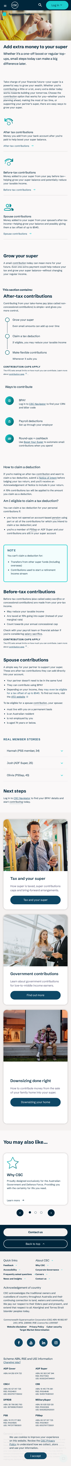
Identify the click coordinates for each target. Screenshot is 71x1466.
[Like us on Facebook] (18, 1342)
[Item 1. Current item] (30, 1212)
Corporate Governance (47, 1269)
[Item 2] (35, 1212)
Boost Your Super (33, 442)
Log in (58, 6)
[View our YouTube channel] (31, 1342)
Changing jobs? (12, 1362)
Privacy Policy (36, 1326)
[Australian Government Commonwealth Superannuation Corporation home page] (14, 5)
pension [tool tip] (56, 517)
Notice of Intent (48, 477)
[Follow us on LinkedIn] (43, 1342)
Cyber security (54, 1326)
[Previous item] (20, 1212)
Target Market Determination (34, 1330)
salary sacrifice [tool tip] (33, 633)
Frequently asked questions (17, 1274)
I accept (35, 1456)
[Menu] (5, 6)
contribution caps (16, 374)
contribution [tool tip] (10, 96)
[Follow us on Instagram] (56, 1342)
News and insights (12, 1278)
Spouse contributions (21, 14)
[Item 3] (41, 1212)
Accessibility (10, 1269)
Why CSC (40, 1265)
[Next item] (51, 1212)
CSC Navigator (37, 403)
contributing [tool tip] (10, 89)
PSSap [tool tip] (33, 529)
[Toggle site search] (41, 5)
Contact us (41, 1278)
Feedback (8, 1265)
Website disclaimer (17, 1326)
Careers (40, 1274)
